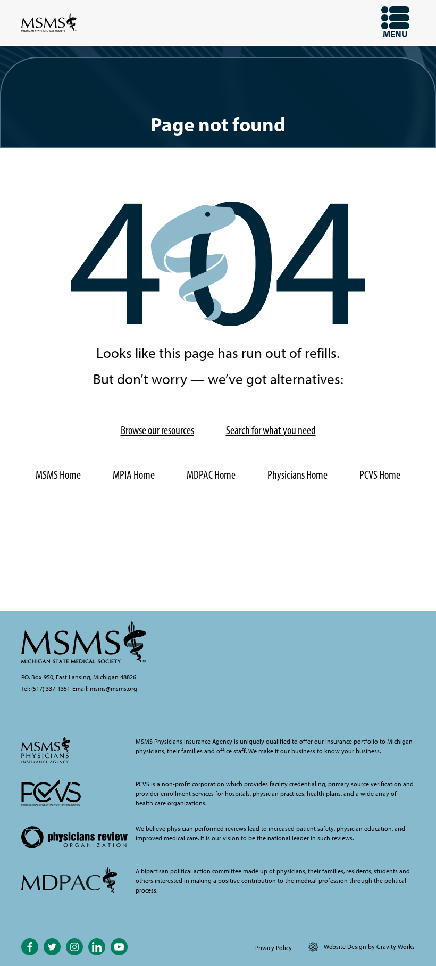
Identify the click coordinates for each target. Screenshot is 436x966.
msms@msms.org (113, 689)
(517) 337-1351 (50, 689)
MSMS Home (58, 475)
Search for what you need (271, 430)
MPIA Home (134, 475)
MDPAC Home (211, 475)
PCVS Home (379, 475)
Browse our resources (157, 430)
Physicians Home (297, 475)
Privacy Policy (273, 948)
